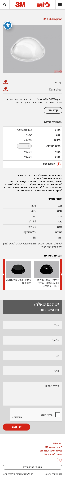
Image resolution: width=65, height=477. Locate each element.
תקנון (60, 474)
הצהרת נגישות (51, 474)
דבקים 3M (57, 443)
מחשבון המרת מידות (32, 467)
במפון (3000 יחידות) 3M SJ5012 (18, 281)
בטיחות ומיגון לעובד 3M (51, 451)
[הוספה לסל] (58, 164)
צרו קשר (16, 427)
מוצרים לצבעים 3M (53, 454)
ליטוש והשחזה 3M (53, 447)
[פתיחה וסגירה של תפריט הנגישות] (8, 25)
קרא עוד (53, 110)
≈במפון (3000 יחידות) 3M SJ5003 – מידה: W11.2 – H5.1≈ (48, 283)
